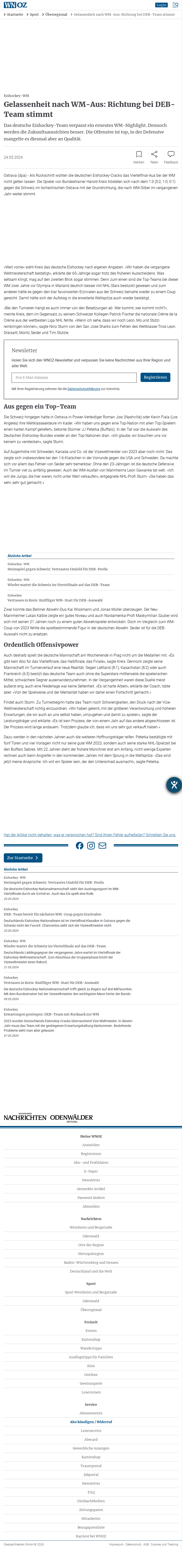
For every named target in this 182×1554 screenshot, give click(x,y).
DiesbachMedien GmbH (24, 1544)
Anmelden (91, 1145)
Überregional (91, 1310)
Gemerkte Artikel (91, 1189)
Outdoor (91, 1375)
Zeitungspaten (91, 1510)
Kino (91, 1366)
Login (161, 5)
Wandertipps (91, 1348)
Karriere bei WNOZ (91, 1536)
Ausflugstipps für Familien (91, 1357)
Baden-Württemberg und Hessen (91, 1262)
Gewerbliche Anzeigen (91, 1448)
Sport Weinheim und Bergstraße (91, 1292)
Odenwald (91, 1236)
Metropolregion (91, 1254)
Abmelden (91, 1206)
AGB (146, 1544)
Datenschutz (133, 1544)
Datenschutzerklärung (84, 389)
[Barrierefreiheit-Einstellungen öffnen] (174, 785)
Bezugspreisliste (91, 1527)
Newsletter (91, 1180)
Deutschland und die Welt (91, 1271)
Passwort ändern (91, 1198)
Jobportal (91, 1475)
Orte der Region (91, 1245)
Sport (91, 1284)
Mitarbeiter (91, 1518)
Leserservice (91, 1431)
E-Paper (91, 1171)
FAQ (91, 1492)
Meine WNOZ (91, 1136)
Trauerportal (91, 1466)
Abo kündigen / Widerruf (91, 1422)
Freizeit (91, 1322)
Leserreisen (91, 1392)
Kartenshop (91, 1339)
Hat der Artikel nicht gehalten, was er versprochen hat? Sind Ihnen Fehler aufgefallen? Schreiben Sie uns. (90, 835)
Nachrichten (91, 1219)
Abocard (91, 1439)
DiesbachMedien (91, 1501)
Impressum (116, 1544)
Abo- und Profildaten (91, 1162)
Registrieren (91, 1154)
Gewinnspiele (91, 1383)
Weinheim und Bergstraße (91, 1227)
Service (91, 1404)
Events (91, 1331)
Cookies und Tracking (164, 1544)
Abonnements (91, 1413)
